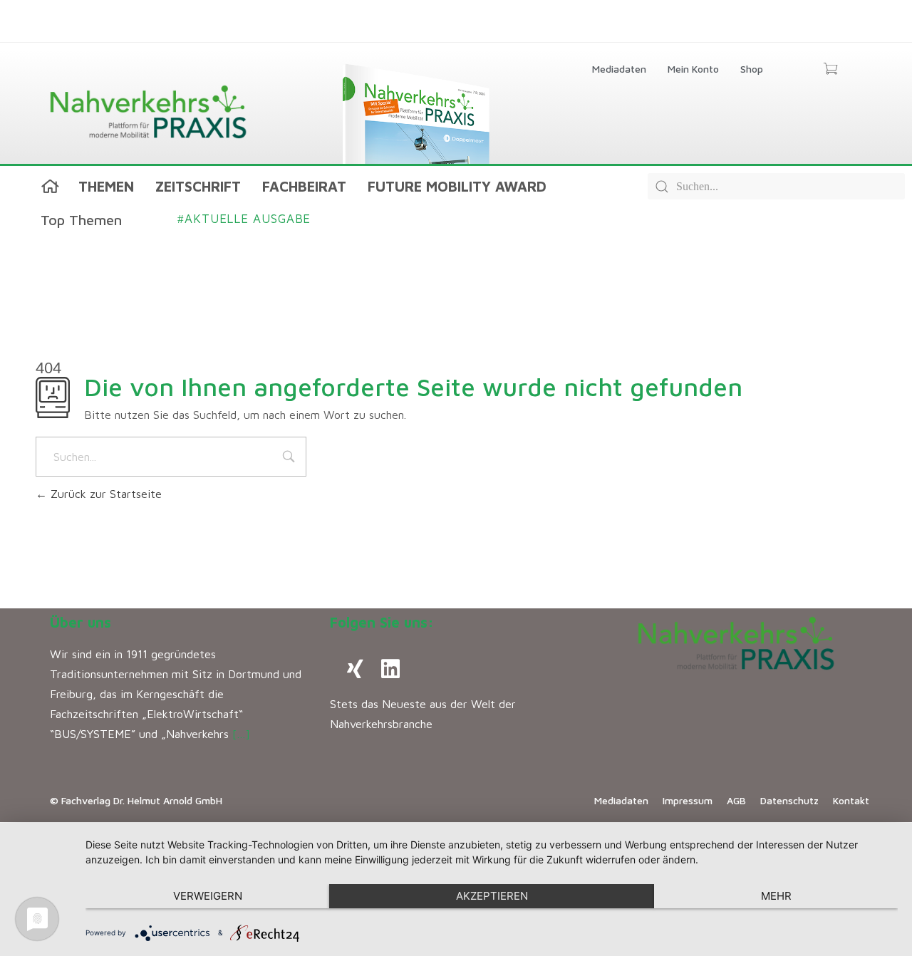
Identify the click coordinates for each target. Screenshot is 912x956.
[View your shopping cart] (830, 70)
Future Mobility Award (457, 186)
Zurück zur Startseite (104, 493)
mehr (776, 896)
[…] (241, 733)
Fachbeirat (304, 186)
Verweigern (207, 896)
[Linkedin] (390, 669)
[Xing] (355, 669)
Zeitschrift (198, 186)
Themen (106, 186)
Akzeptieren (492, 896)
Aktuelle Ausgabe (244, 219)
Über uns (80, 622)
